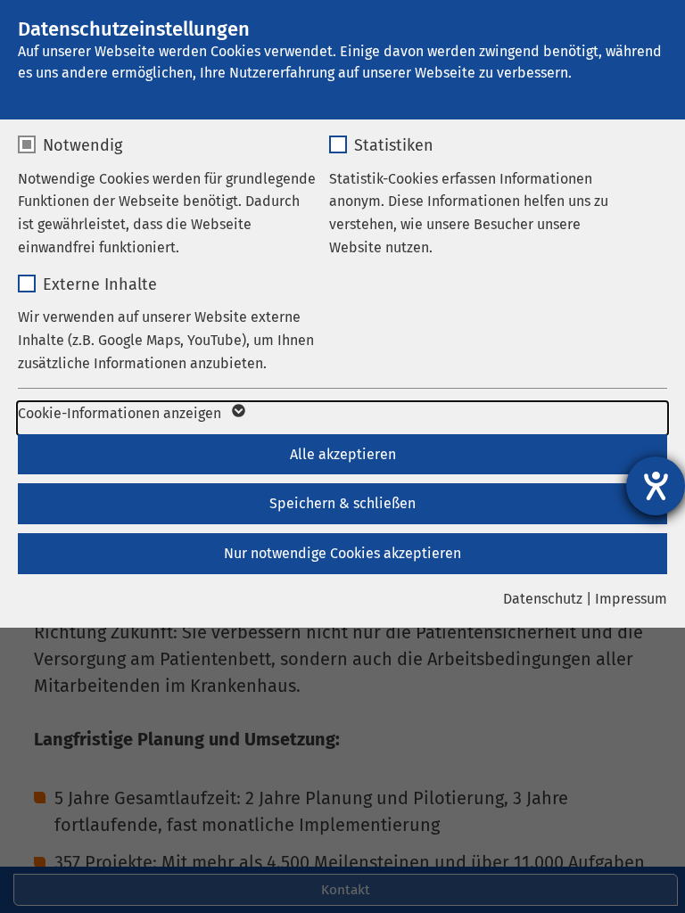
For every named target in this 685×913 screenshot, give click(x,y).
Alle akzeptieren (343, 454)
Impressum (631, 598)
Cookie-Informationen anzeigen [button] (121, 413)
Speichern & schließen (342, 503)
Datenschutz (542, 598)
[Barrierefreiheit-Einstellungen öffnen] (655, 485)
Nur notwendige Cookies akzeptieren (342, 553)
